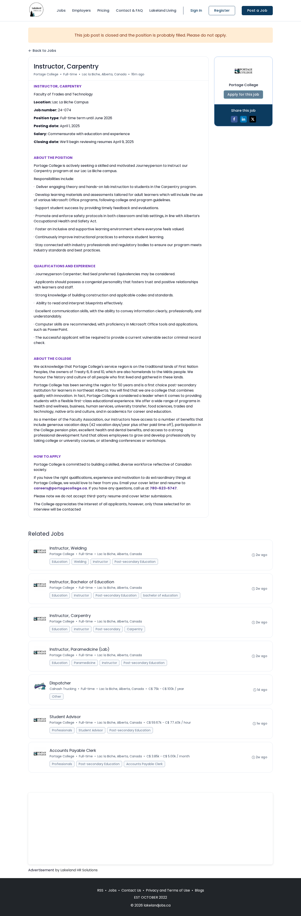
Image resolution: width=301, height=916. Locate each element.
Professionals (62, 730)
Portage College (46, 74)
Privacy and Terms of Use (168, 890)
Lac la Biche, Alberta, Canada (104, 74)
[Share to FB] (234, 119)
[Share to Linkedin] (243, 119)
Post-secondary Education (135, 561)
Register (222, 10)
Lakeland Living (162, 10)
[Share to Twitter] (252, 119)
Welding (80, 561)
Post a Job (257, 10)
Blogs (199, 890)
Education (59, 561)
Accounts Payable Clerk (144, 764)
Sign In (196, 10)
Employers (81, 10)
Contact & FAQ (129, 10)
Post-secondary (108, 629)
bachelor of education (160, 595)
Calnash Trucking (63, 689)
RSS (100, 890)
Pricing (103, 10)
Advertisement (41, 870)
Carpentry (135, 629)
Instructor (100, 561)
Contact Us (131, 890)
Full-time (70, 74)
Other (56, 696)
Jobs (61, 10)
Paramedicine (84, 663)
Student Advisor (91, 730)
